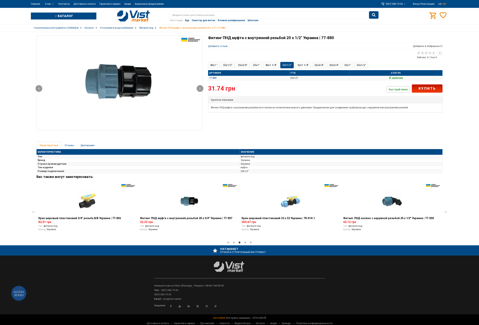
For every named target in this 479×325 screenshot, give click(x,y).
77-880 (212, 78)
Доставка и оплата (85, 3)
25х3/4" (242, 65)
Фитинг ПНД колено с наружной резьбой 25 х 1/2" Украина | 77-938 (388, 218)
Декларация (87, 145)
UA (440, 3)
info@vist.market (172, 298)
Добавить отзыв (218, 46)
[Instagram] (206, 306)
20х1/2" (287, 65)
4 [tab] (245, 242)
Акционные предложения (149, 3)
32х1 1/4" (303, 65)
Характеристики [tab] (48, 145)
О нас (48, 3)
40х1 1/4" (271, 65)
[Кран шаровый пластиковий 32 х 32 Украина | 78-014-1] (290, 201)
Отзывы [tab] (69, 145)
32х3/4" (319, 65)
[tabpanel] (87, 209)
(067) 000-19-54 (169, 290)
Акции (127, 3)
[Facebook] (170, 306)
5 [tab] (251, 242)
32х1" (347, 65)
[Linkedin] (188, 306)
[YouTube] (179, 306)
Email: (158, 298)
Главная (35, 3)
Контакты (64, 3)
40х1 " (213, 65)
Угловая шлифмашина (231, 20)
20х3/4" (334, 65)
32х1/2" (227, 65)
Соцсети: (160, 305)
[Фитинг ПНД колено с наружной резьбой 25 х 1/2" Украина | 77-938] (392, 201)
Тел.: (157, 290)
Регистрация (427, 3)
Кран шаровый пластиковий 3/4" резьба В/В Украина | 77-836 (79, 218)
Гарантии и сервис (109, 3)
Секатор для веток (203, 20)
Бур (187, 20)
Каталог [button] (65, 16)
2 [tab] (234, 242)
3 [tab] (239, 242)
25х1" (256, 65)
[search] (374, 15)
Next (445, 211)
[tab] (325, 100)
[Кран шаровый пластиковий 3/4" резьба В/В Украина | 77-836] (87, 201)
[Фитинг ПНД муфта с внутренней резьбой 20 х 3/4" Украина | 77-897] (189, 201)
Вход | (416, 3)
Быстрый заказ (398, 89)
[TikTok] (215, 306)
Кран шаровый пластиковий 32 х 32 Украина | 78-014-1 (278, 218)
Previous (34, 211)
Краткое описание (222, 99)
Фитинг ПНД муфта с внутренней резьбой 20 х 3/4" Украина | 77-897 (186, 218)
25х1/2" (361, 65)
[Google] (197, 306)
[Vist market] (239, 269)
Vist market (219, 317)
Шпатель (253, 20)
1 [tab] (228, 242)
